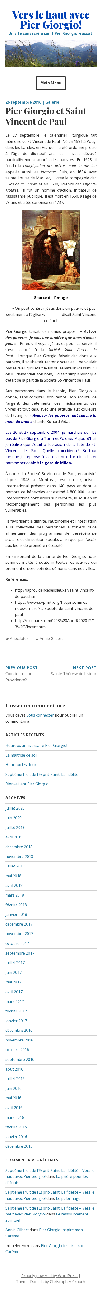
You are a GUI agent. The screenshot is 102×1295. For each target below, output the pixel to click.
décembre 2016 (18, 1030)
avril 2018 (14, 885)
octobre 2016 (17, 1049)
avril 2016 (14, 1107)
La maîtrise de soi (21, 755)
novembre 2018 (19, 856)
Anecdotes (19, 638)
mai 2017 (13, 982)
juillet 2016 (15, 1078)
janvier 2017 (16, 1020)
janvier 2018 (16, 914)
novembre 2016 (19, 1040)
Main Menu (50, 82)
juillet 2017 (15, 962)
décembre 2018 (18, 846)
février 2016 (16, 1127)
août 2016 (14, 1069)
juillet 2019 (15, 827)
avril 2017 (14, 991)
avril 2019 (14, 837)
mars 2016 (14, 1117)
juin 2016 (13, 1088)
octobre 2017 (17, 943)
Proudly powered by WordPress (49, 1275)
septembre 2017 (19, 953)
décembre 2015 (18, 1146)
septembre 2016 (19, 1059)
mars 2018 (14, 895)
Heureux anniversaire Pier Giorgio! (36, 745)
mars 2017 (14, 1001)
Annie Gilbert (51, 638)
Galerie (52, 102)
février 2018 (16, 904)
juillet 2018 (15, 866)
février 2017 (16, 1011)
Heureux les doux (21, 764)
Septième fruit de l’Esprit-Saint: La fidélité (41, 774)
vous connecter (40, 715)
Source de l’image (51, 297)
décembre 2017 (18, 924)
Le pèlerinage (68, 1198)
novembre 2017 (19, 933)
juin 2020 (13, 817)
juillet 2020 (15, 808)
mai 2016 (13, 1098)
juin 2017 (13, 972)
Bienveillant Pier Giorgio (27, 784)
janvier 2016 (16, 1136)
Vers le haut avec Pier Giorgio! (50, 19)
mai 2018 (13, 875)
